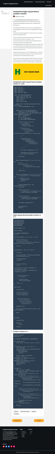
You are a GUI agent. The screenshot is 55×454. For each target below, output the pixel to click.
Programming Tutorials (40, 1)
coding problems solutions (25, 411)
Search (2, 11)
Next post (39, 420)
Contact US (24, 432)
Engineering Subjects (28, 1)
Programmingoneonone (10, 3)
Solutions (49, 1)
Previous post (17, 420)
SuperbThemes (36, 452)
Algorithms (16, 411)
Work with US (48, 5)
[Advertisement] (5, 31)
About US (24, 431)
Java (31, 431)
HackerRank (16, 413)
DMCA (23, 436)
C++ (31, 432)
